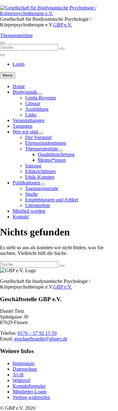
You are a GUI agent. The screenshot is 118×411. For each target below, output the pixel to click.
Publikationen (26, 182)
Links (31, 114)
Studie (31, 194)
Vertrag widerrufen (31, 397)
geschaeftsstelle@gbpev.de (40, 338)
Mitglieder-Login (30, 391)
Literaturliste (37, 205)
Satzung (33, 165)
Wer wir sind (25, 131)
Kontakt (21, 216)
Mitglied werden (29, 211)
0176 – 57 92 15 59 (37, 333)
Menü (8, 75)
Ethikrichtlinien (40, 171)
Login (19, 64)
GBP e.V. (62, 24)
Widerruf (21, 380)
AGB (18, 374)
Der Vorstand (38, 137)
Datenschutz (25, 369)
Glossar (32, 103)
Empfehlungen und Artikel (51, 199)
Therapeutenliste (16, 35)
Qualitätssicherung (56, 154)
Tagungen (22, 126)
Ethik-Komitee (39, 177)
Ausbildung (36, 109)
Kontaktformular (29, 386)
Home (19, 86)
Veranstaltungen (28, 120)
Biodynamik (25, 92)
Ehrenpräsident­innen (45, 143)
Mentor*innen (52, 160)
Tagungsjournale (41, 188)
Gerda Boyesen (40, 97)
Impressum (23, 363)
